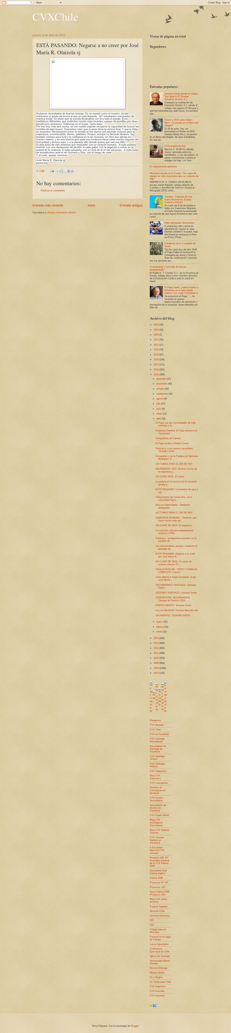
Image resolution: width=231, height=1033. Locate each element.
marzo (160, 621)
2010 (156, 658)
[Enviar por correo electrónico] (58, 171)
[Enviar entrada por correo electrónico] (52, 171)
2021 (156, 344)
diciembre (161, 378)
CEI (152, 920)
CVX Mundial (157, 725)
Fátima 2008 (156, 878)
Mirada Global (157, 972)
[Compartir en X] (65, 171)
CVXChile (55, 16)
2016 (156, 369)
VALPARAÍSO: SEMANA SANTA (173, 615)
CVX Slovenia (157, 995)
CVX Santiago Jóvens (157, 757)
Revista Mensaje (158, 968)
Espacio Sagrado (159, 906)
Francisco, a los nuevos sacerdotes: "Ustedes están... (175, 449)
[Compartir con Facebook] (69, 171)
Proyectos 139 (157, 887)
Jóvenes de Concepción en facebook (157, 790)
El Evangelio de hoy (175, 146)
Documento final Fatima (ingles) (158, 872)
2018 (156, 359)
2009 (156, 663)
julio (158, 403)
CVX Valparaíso (158, 771)
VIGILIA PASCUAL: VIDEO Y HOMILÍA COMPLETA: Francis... (176, 570)
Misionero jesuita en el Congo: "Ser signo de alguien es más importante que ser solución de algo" (174, 176)
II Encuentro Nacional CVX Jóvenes (157, 850)
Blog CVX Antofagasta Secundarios (156, 822)
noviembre (162, 383)
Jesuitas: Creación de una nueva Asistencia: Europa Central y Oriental (178, 199)
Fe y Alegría (156, 977)
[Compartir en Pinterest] (72, 171)
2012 (156, 648)
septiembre (162, 393)
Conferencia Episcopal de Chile (159, 950)
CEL (152, 925)
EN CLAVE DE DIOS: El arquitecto (174, 525)
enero (159, 631)
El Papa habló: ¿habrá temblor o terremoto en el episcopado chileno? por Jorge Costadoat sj (181, 290)
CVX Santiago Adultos (157, 765)
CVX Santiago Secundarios (157, 740)
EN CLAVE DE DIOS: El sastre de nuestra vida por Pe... (174, 563)
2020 (156, 349)
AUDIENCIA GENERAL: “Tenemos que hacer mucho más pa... (176, 519)
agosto (160, 398)
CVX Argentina (157, 986)
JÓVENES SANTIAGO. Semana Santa (176, 592)
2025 (156, 324)
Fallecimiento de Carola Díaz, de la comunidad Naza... (174, 498)
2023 (156, 334)
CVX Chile (155, 729)
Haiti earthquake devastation (179, 222)
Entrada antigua (131, 205)
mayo (159, 413)
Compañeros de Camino (168, 438)
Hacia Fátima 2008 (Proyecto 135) (159, 893)
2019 (156, 354)
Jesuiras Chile (157, 911)
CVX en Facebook (159, 734)
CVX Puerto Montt (159, 815)
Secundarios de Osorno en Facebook (158, 808)
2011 (156, 653)
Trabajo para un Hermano (158, 930)
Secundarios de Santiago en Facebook (158, 749)
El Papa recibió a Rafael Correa (172, 443)
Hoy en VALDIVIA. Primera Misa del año (177, 610)
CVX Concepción (159, 783)
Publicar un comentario (53, 190)
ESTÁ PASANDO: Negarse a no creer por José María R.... (175, 555)
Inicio (91, 205)
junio (159, 408)
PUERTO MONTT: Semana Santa (173, 605)
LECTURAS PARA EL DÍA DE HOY (174, 464)
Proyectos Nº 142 (159, 882)
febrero (160, 626)
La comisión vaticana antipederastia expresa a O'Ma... (174, 532)
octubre (160, 388)
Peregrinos (155, 720)
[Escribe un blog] (62, 171)
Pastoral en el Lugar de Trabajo (160, 938)
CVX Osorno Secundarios (156, 799)
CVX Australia (157, 991)
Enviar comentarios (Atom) (62, 212)
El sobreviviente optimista (163, 166)
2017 (156, 364)
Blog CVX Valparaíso (155, 777)
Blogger (135, 1026)
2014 (156, 638)
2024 (156, 329)
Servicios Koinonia (159, 915)
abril (158, 418)
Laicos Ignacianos (159, 944)
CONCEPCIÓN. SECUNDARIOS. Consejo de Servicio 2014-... (173, 599)
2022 (156, 339)
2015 (156, 374)
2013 (156, 643)
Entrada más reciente (47, 205)
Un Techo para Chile (160, 982)
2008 (156, 668)
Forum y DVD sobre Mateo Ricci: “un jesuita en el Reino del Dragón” (181, 122)
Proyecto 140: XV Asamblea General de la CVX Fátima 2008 (159, 861)
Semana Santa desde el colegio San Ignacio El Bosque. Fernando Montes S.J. (181, 96)
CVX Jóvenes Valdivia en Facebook (157, 840)
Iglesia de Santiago (160, 956)
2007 (156, 673)
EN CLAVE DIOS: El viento (170, 476)
